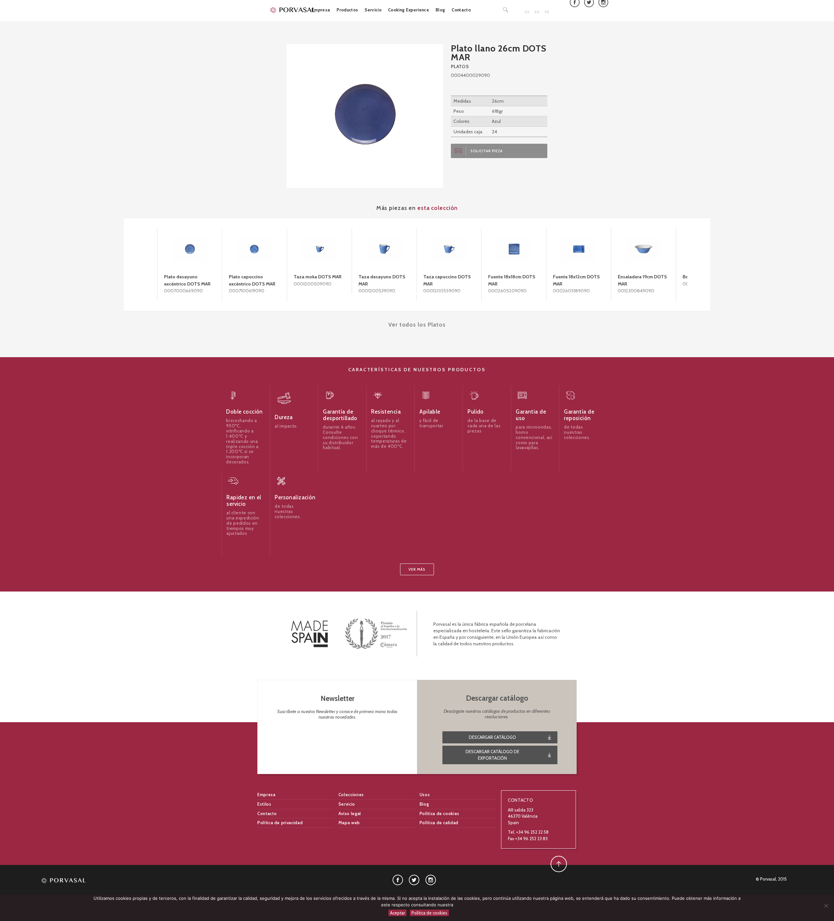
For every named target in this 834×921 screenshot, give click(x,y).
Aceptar (397, 912)
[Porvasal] (293, 10)
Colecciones (351, 794)
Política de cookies (439, 813)
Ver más (417, 569)
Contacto (461, 9)
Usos (425, 794)
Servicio (373, 9)
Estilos (264, 804)
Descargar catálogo (492, 737)
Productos (347, 9)
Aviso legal (349, 813)
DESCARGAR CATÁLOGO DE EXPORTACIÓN (492, 755)
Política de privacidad (280, 822)
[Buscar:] (505, 10)
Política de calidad (439, 822)
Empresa (320, 9)
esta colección (437, 207)
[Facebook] (398, 879)
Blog (440, 9)
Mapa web (349, 822)
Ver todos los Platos (417, 324)
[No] (826, 905)
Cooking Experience (408, 9)
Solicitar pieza (486, 151)
